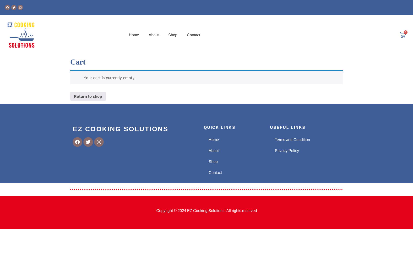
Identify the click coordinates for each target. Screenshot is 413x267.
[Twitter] (13, 7)
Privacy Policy (287, 151)
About (154, 35)
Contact (193, 35)
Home (134, 35)
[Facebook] (7, 7)
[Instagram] (20, 7)
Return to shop (88, 96)
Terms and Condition (292, 140)
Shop (172, 35)
